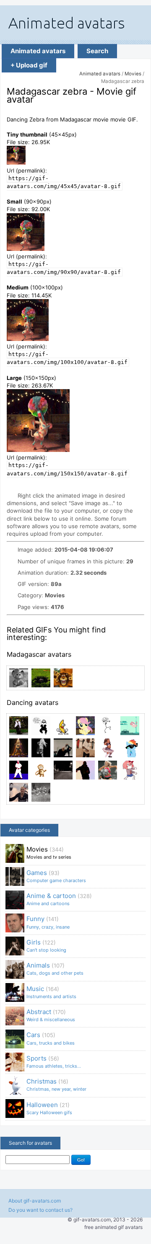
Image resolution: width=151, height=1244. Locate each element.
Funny (48, 922)
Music (51, 992)
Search (97, 51)
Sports (53, 1061)
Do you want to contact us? (40, 1210)
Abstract (50, 1015)
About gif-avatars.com (34, 1201)
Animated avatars (37, 51)
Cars (50, 1038)
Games (56, 876)
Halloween (49, 1108)
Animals (54, 968)
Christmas (56, 1084)
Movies (133, 74)
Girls (46, 945)
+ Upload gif (28, 65)
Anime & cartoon (59, 899)
